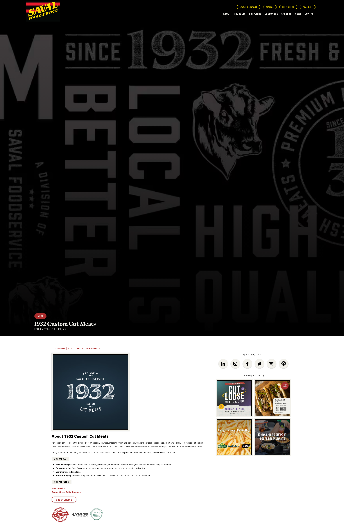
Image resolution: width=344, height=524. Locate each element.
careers (286, 13)
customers (271, 13)
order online (288, 7)
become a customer (248, 7)
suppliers (255, 13)
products (240, 13)
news (298, 13)
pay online (308, 7)
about (227, 13)
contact (310, 13)
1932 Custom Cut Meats (88, 348)
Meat (70, 348)
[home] (43, 11)
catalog (270, 7)
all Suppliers (58, 348)
